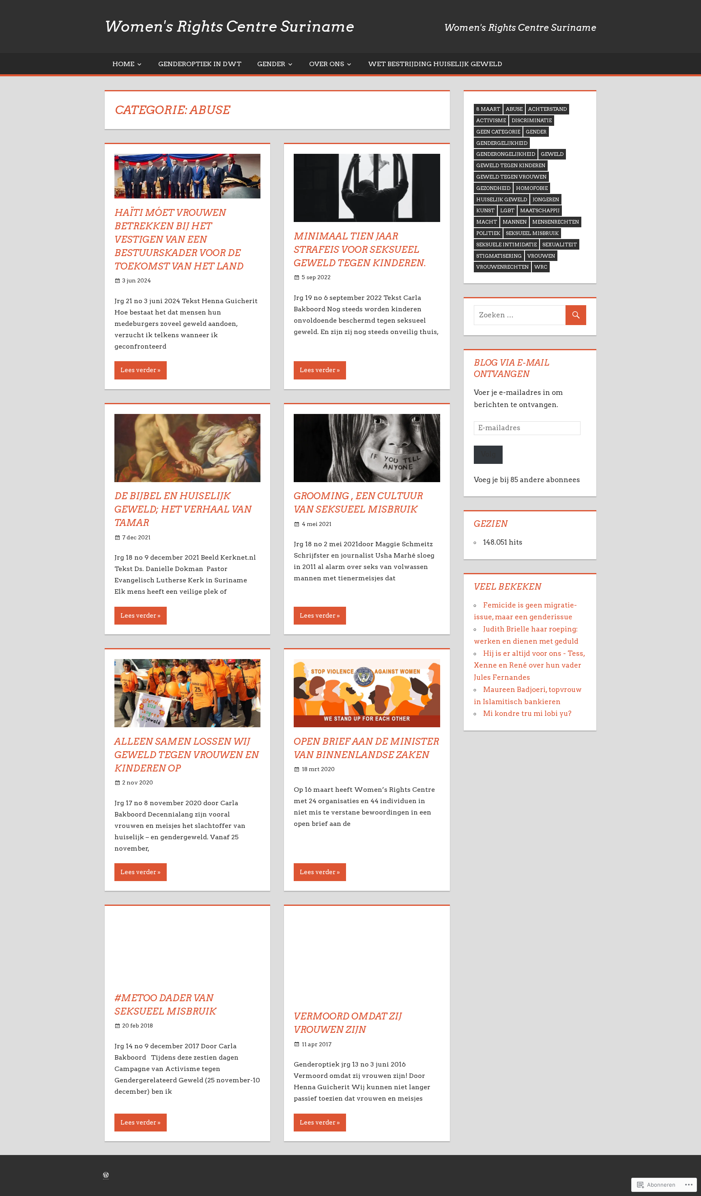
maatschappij (539, 210)
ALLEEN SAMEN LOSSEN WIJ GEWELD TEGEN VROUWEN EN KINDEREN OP (186, 755)
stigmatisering (499, 256)
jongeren (546, 199)
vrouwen (541, 256)
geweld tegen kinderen (510, 165)
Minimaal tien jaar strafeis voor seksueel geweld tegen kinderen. (360, 249)
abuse (514, 109)
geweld (552, 154)
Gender (271, 64)
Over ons (326, 64)
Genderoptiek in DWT (199, 64)
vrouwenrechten (502, 267)
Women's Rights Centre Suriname (229, 26)
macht (486, 222)
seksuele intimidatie (506, 244)
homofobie (532, 188)
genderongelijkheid (505, 154)
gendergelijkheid (501, 143)
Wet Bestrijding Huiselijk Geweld (435, 64)
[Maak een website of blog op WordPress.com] (106, 1175)
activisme (491, 120)
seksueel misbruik (532, 233)
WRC (540, 267)
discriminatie (532, 120)
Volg (488, 454)
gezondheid (493, 188)
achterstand (547, 109)
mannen (515, 222)
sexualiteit (559, 244)
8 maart (488, 109)
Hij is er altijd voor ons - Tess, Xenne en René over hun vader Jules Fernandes (529, 665)
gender (536, 132)
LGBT (507, 210)
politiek (488, 233)
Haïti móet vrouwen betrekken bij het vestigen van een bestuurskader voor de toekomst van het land (178, 239)
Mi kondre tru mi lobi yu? (527, 713)
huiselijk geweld (501, 199)
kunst (485, 210)
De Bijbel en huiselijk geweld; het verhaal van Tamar (183, 509)
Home (123, 64)
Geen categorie (498, 132)
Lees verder (138, 370)
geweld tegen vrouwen (511, 177)
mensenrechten (555, 222)
